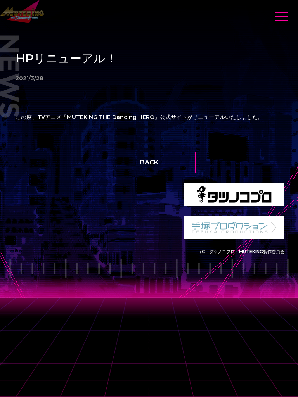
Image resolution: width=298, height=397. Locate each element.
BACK (149, 162)
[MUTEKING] (22, 11)
